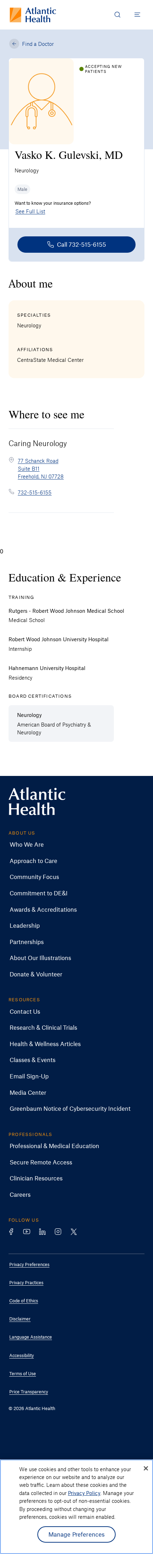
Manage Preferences (76, 1534)
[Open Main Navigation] (137, 14)
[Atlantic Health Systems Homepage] (33, 15)
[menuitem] (71, 844)
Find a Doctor (38, 44)
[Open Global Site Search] (117, 14)
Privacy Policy (84, 1493)
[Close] (146, 1468)
